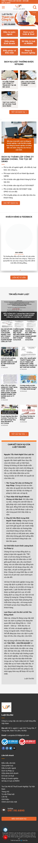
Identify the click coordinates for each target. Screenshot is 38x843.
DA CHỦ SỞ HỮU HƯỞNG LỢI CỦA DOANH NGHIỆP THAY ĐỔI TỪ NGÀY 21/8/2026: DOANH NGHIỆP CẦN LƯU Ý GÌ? (6, 335)
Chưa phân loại (7, 766)
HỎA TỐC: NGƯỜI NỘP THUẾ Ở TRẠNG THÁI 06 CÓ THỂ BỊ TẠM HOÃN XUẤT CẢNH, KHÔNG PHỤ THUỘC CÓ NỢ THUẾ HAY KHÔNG (28, 363)
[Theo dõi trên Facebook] (3, 748)
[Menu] (3, 7)
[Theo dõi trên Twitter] (10, 748)
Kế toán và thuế (8, 776)
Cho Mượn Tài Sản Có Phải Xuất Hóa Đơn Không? (27, 418)
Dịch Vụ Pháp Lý (8, 771)
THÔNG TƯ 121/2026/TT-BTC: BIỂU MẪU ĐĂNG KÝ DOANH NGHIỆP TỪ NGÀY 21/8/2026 (30, 334)
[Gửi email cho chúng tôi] (14, 748)
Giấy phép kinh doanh (10, 773)
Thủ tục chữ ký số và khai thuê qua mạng (9, 104)
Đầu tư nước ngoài (9, 768)
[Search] (34, 7)
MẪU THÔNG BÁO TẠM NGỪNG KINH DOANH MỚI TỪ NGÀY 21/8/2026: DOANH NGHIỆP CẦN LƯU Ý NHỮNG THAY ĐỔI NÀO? (19, 315)
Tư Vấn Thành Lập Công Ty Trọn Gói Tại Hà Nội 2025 (9, 84)
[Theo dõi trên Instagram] (7, 748)
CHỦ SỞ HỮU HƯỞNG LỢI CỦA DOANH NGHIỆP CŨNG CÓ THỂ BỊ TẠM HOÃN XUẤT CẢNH (9, 362)
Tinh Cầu (25, 840)
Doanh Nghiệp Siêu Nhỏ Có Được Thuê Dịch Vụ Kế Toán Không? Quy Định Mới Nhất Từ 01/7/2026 (9, 419)
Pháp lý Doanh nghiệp (10, 778)
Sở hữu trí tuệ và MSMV (11, 781)
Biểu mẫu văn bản (8, 763)
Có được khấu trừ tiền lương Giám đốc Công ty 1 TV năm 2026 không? (28, 387)
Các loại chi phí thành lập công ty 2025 (28, 83)
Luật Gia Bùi (9, 458)
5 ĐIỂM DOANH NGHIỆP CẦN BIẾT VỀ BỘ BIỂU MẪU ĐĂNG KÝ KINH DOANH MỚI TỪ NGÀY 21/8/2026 (19, 334)
